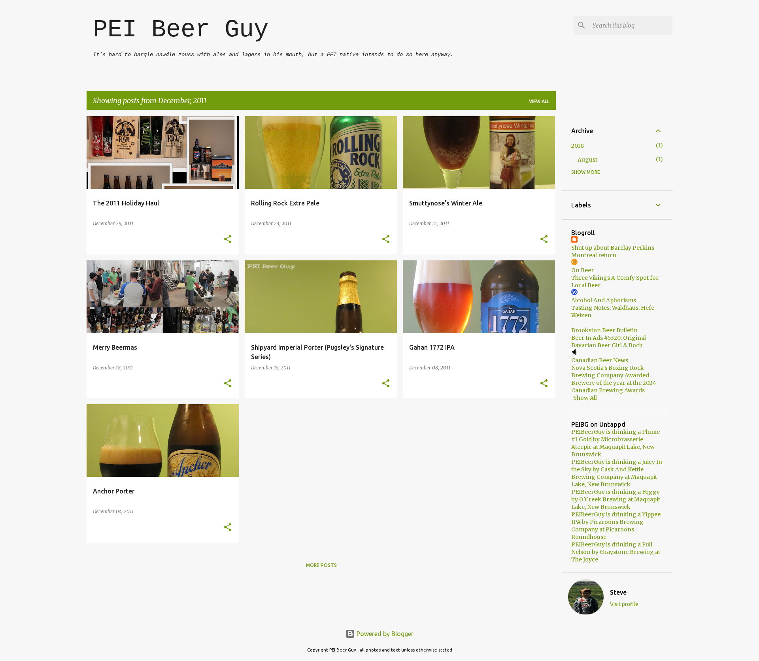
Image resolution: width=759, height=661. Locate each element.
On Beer (582, 270)
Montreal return (593, 255)
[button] (227, 239)
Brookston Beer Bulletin (604, 330)
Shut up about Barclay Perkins (612, 247)
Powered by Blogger (384, 633)
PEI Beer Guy (180, 30)
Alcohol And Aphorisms (603, 300)
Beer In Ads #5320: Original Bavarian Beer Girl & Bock (608, 341)
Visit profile (624, 604)
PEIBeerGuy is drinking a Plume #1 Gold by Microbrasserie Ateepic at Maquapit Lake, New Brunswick (615, 443)
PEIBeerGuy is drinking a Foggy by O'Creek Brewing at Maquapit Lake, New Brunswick (615, 499)
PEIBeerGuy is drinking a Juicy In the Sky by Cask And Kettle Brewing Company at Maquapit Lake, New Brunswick (616, 473)
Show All (585, 397)
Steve (618, 592)
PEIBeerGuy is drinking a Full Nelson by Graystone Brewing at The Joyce (615, 552)
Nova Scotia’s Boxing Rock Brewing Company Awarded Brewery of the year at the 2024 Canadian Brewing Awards (613, 379)
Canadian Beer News (599, 360)
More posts (321, 565)
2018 (577, 145)
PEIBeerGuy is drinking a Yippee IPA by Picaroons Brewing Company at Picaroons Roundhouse (616, 525)
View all (539, 101)
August (587, 159)
